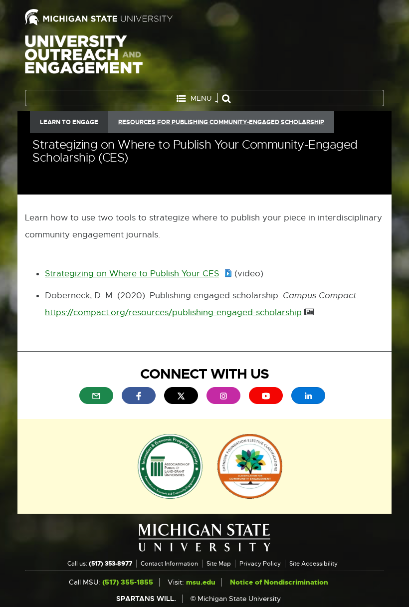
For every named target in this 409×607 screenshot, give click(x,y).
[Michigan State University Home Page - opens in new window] (111, 17)
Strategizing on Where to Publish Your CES (138, 274)
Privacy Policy (260, 564)
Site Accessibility (313, 564)
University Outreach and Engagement (84, 59)
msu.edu (200, 582)
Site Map (218, 564)
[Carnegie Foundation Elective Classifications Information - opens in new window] (249, 465)
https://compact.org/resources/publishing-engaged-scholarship (173, 313)
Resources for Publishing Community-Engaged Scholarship (221, 122)
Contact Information (169, 564)
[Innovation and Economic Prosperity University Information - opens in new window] (170, 465)
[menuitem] (96, 395)
